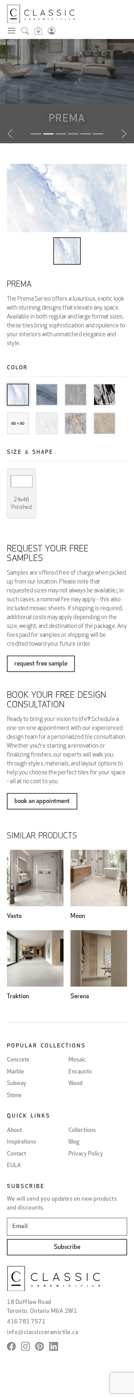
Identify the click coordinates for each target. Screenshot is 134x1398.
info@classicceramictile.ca (42, 1332)
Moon (77, 916)
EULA (14, 1166)
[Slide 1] (36, 134)
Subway (16, 1083)
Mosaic (77, 1060)
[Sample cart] (38, 31)
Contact (16, 1154)
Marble (15, 1072)
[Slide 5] (85, 134)
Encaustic (80, 1072)
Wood (75, 1083)
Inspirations (21, 1142)
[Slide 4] (73, 134)
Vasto (14, 916)
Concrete (18, 1060)
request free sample (40, 664)
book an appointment (42, 802)
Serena (79, 997)
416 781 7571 (26, 1322)
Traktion (18, 997)
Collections (82, 1130)
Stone (14, 1095)
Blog (73, 1142)
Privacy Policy (85, 1154)
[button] (21, 493)
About (14, 1130)
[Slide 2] (48, 134)
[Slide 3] (61, 134)
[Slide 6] (98, 134)
